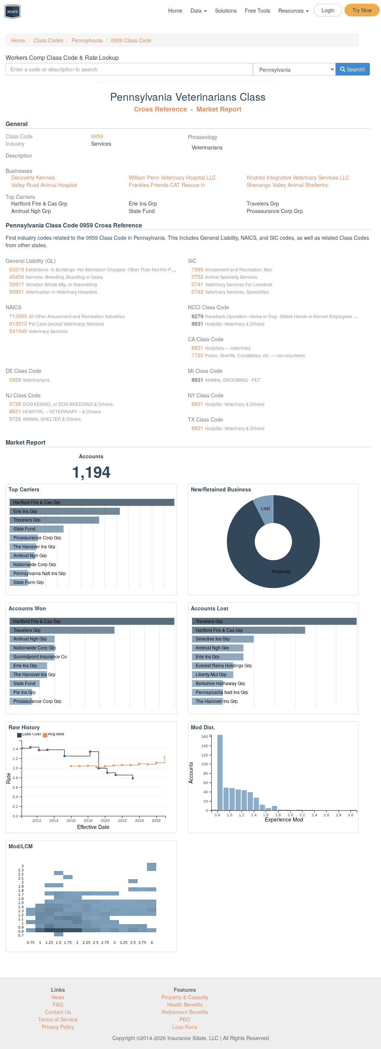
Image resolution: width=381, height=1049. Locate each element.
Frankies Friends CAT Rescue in (167, 184)
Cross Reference (160, 109)
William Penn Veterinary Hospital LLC (172, 177)
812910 (18, 323)
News (57, 997)
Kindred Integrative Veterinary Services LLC (298, 177)
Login (327, 10)
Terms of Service (58, 1019)
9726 (15, 418)
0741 (198, 284)
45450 (16, 276)
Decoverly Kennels (33, 177)
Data (196, 10)
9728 (15, 403)
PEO (184, 1019)
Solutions (226, 10)
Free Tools (257, 10)
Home (175, 10)
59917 (16, 284)
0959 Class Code (131, 40)
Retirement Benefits (184, 1012)
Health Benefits (185, 1004)
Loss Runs (184, 1026)
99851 (16, 291)
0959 (97, 136)
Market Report (218, 109)
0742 (198, 291)
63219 (16, 269)
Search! (355, 69)
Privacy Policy (58, 1026)
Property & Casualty (184, 997)
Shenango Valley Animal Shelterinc (288, 184)
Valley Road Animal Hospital (44, 184)
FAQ (58, 1004)
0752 (198, 276)
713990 (18, 316)
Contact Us (58, 1012)
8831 (198, 347)
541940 (18, 331)
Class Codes (48, 40)
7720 (198, 355)
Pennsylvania (87, 40)
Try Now (362, 10)
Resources (291, 10)
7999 (198, 269)
